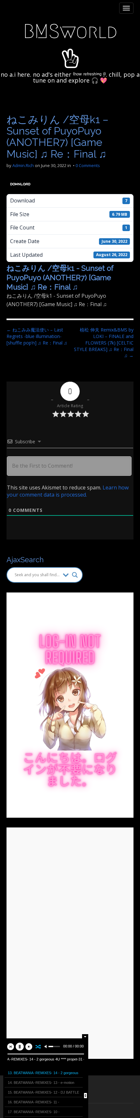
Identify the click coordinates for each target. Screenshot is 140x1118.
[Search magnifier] (74, 574)
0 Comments (88, 165)
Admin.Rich (23, 165)
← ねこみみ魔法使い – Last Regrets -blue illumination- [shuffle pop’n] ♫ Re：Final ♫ (37, 336)
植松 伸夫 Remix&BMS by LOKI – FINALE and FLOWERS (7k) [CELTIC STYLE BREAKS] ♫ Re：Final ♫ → (103, 343)
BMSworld (70, 31)
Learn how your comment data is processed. (68, 491)
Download (20, 184)
